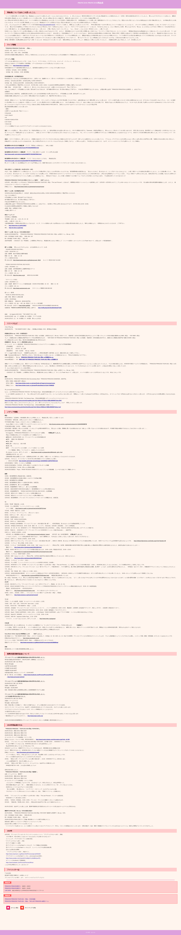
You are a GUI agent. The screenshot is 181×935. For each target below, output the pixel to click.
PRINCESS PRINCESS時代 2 (13, 888)
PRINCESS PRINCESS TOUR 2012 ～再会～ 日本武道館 (20, 899)
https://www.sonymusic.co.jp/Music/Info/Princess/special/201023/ (23, 854)
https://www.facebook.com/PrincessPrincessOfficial (19, 862)
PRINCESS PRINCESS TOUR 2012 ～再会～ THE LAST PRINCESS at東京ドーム (27, 901)
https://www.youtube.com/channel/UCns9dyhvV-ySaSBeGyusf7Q (23, 858)
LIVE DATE (8, 890)
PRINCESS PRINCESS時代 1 (13, 886)
